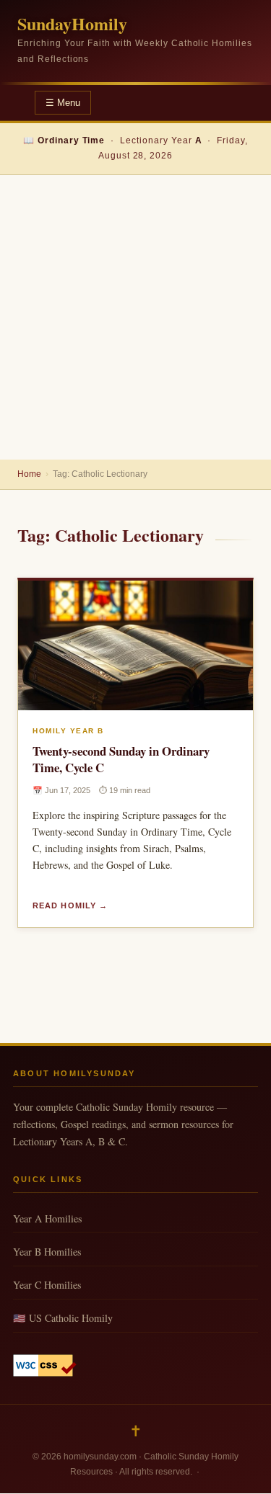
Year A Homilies (47, 1218)
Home (29, 474)
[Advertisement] (135, 317)
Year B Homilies (47, 1251)
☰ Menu (63, 102)
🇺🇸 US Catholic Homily (63, 1318)
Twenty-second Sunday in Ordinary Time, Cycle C (121, 759)
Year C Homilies (47, 1285)
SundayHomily (72, 23)
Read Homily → (70, 905)
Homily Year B (68, 731)
